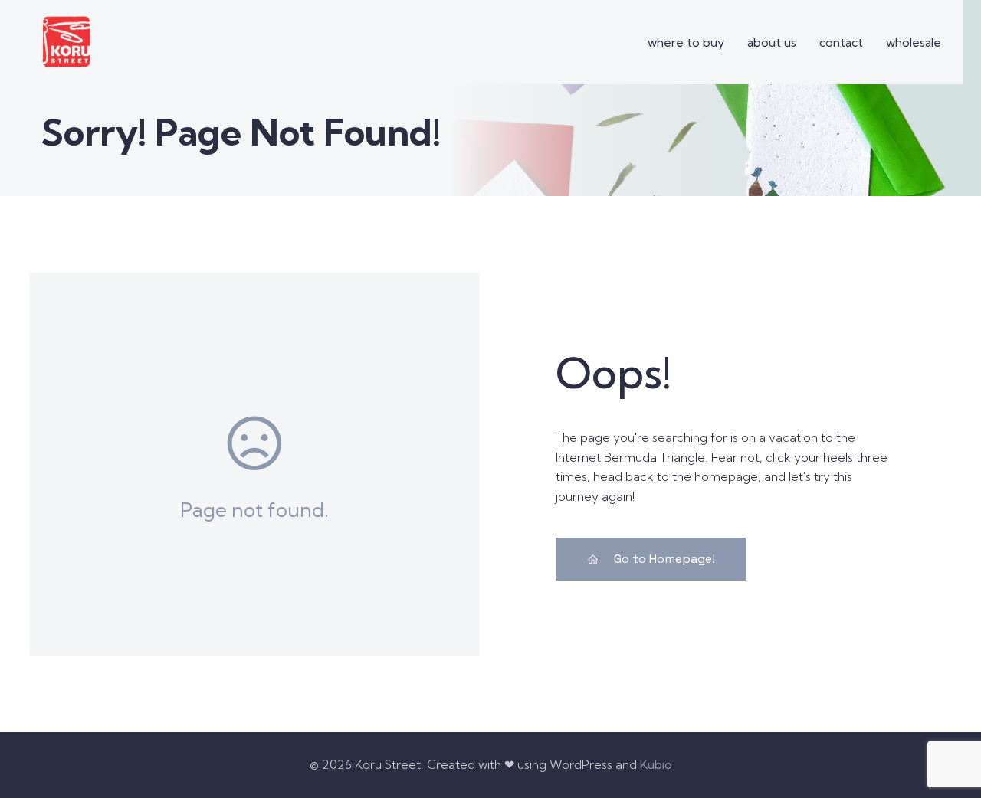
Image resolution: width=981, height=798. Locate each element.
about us (771, 42)
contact (841, 42)
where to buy (686, 42)
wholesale (913, 42)
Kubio (656, 764)
